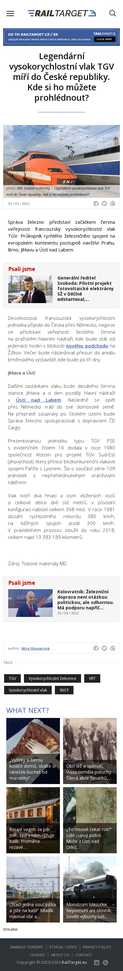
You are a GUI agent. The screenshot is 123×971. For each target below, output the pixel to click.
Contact (83, 954)
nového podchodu (87, 345)
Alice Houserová (35, 648)
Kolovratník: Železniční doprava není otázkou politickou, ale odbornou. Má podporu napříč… (85, 599)
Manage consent (26, 947)
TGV (12, 678)
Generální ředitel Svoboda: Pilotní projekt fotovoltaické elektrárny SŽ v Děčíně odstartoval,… (85, 288)
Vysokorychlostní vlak (28, 690)
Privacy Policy (97, 947)
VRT (92, 678)
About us (60, 954)
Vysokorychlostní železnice (52, 678)
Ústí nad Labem (38, 400)
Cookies (37, 954)
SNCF (64, 690)
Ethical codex (63, 947)
